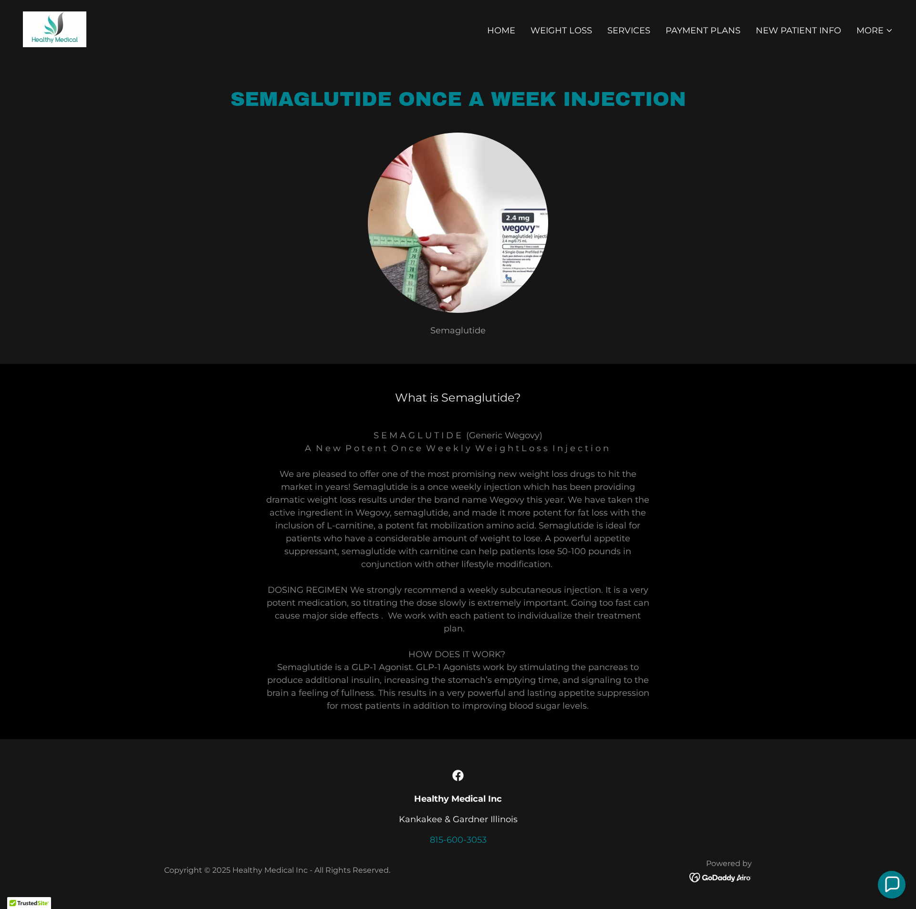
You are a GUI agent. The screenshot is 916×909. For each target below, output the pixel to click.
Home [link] (501, 30)
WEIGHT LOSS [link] (561, 30)
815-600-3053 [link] (458, 840)
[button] (874, 30)
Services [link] (628, 30)
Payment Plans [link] (703, 30)
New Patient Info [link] (798, 30)
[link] (54, 28)
